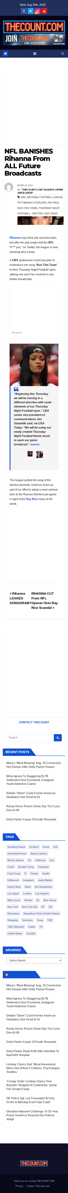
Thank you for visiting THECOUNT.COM (34, 1181)
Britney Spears (15, 860)
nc (37, 900)
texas (40, 920)
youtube (30, 933)
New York (12, 906)
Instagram (28, 880)
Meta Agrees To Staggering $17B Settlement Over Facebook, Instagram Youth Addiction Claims (30, 780)
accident (34, 846)
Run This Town (27, 208)
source (34, 444)
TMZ (49, 920)
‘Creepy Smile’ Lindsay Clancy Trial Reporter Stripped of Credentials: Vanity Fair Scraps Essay (31, 1085)
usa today (51, 213)
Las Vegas (13, 893)
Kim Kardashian (43, 886)
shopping (12, 920)
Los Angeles (42, 893)
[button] (62, 53)
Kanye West (14, 886)
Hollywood (13, 880)
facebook (43, 866)
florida (34, 873)
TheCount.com (21, 974)
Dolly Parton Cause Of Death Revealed (31, 819)
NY (43, 906)
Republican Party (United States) (42, 913)
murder (28, 900)
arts (55, 846)
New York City (29, 906)
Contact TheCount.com (38, 1186)
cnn (52, 860)
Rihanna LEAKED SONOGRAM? (20, 598)
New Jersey (49, 900)
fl (25, 873)
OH (50, 906)
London (27, 893)
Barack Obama (39, 853)
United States (14, 933)
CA (29, 860)
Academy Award (16, 846)
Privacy (19, 1186)
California (40, 860)
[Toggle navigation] (35, 53)
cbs (23, 197)
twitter (37, 213)
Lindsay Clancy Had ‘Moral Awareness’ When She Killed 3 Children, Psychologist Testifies (32, 1068)
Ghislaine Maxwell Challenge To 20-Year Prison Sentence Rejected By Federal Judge (32, 1115)
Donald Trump (26, 866)
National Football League (45, 197)
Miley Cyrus (13, 900)
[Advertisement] (34, 107)
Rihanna (15, 237)
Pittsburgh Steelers (31, 202)
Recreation (13, 913)
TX (41, 926)
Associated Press (17, 853)
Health (45, 873)
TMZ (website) (15, 926)
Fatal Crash (13, 873)
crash (10, 866)
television (27, 920)
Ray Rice (53, 202)
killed (28, 886)
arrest (46, 846)
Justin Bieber (45, 880)
